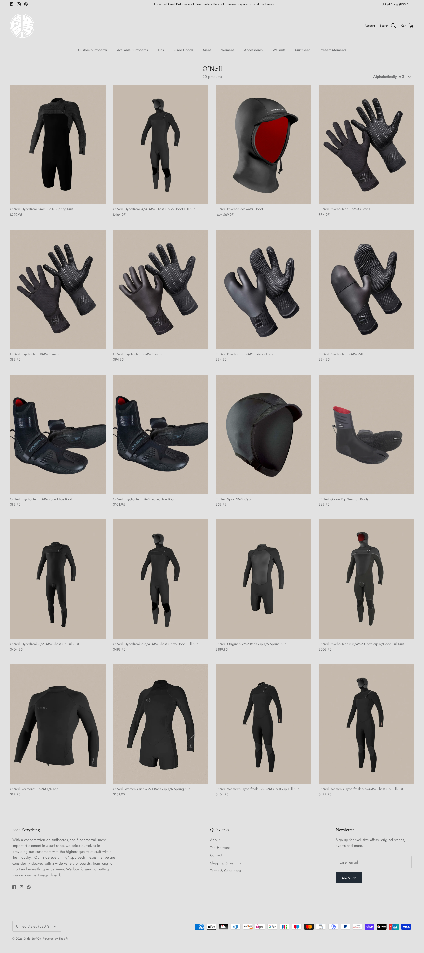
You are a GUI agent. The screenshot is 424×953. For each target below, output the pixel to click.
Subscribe (167, 495)
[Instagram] (168, 510)
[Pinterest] (175, 510)
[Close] (304, 427)
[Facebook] (160, 510)
